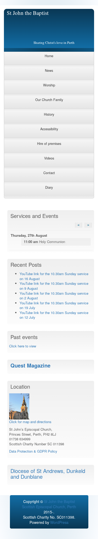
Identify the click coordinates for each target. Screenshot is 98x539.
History (49, 114)
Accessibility (49, 129)
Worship (49, 85)
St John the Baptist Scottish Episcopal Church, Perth (49, 504)
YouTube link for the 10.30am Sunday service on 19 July (54, 305)
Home (49, 56)
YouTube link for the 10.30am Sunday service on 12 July (54, 315)
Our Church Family (49, 99)
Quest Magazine (30, 365)
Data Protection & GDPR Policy (33, 451)
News (49, 70)
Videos (49, 158)
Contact (49, 172)
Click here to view (22, 345)
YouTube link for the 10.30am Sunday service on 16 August (54, 276)
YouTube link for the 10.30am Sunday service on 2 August (54, 296)
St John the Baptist (28, 12)
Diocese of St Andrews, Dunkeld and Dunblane (47, 473)
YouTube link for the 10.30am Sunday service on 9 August (54, 286)
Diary (49, 187)
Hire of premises (49, 143)
